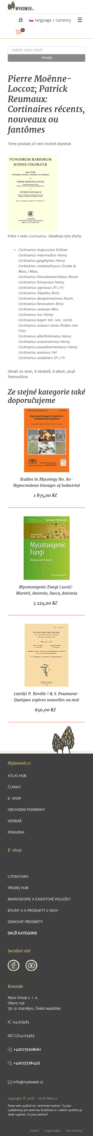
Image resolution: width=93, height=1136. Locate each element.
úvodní (34, 1130)
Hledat (46, 58)
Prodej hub (18, 888)
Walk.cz (52, 1098)
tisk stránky (74, 1130)
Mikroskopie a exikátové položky (39, 899)
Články (14, 787)
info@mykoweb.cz (27, 1082)
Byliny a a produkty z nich (33, 910)
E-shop (14, 798)
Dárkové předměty (25, 922)
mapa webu (52, 1130)
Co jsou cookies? (37, 1114)
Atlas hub (17, 776)
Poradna (16, 832)
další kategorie (22, 933)
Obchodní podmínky (26, 810)
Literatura (18, 876)
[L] (21, 20)
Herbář (15, 821)
